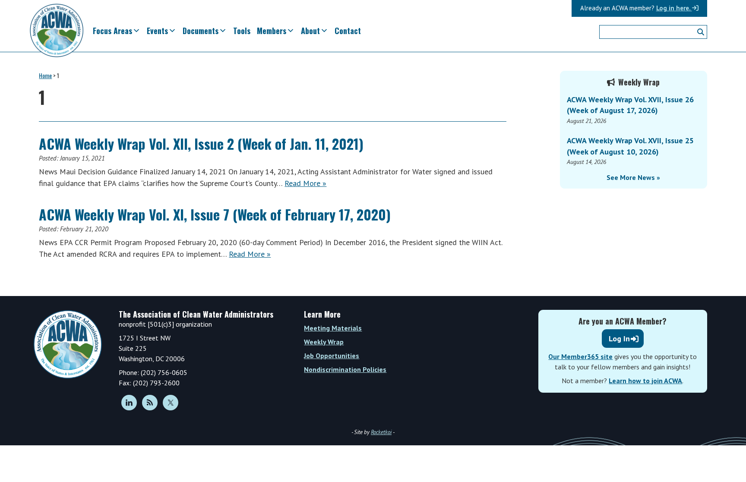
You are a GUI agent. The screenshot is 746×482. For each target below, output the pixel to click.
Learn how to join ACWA (645, 380)
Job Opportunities (331, 355)
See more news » (633, 177)
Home (45, 75)
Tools (241, 30)
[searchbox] (653, 31)
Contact (348, 30)
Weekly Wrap (324, 341)
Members (271, 30)
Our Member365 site (580, 356)
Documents (200, 30)
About (310, 30)
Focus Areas (112, 30)
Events (157, 30)
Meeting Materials (333, 328)
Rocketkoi (381, 432)
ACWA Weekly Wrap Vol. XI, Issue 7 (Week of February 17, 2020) (215, 214)
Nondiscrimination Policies (345, 369)
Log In (619, 338)
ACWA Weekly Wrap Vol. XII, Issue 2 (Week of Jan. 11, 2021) (201, 143)
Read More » (305, 183)
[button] (700, 31)
